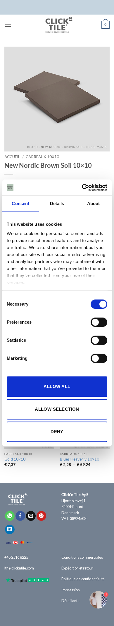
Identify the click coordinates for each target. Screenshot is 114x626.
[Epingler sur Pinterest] (41, 516)
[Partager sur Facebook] (20, 516)
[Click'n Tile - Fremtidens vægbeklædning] (57, 25)
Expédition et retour (77, 568)
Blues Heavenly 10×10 (79, 459)
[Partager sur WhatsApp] (10, 516)
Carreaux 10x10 (42, 156)
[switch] (99, 322)
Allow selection (57, 409)
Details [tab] (57, 203)
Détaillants (70, 600)
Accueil (12, 156)
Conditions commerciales (82, 557)
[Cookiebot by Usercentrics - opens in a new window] (82, 187)
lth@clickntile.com (19, 568)
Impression (70, 590)
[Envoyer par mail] (31, 516)
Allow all (57, 386)
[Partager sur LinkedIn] (10, 530)
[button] (7, 24)
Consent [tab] (20, 203)
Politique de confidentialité (83, 578)
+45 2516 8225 (16, 557)
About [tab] (93, 203)
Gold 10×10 (14, 459)
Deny (57, 431)
